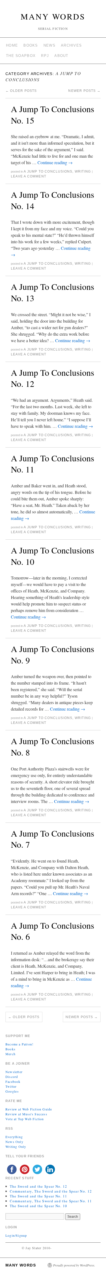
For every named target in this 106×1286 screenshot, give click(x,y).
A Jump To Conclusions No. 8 (52, 746)
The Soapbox (21, 56)
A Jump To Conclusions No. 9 (52, 654)
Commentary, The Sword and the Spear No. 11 (51, 1200)
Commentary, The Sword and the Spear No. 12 (51, 1191)
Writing (83, 171)
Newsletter (14, 1072)
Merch (10, 1054)
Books (30, 45)
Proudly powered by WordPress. (74, 1265)
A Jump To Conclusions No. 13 (52, 292)
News (49, 45)
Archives (71, 45)
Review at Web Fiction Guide (28, 1109)
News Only (14, 1141)
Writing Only (15, 1146)
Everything (14, 1137)
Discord (11, 1076)
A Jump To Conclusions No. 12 (52, 378)
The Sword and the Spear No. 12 (38, 1186)
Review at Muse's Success (26, 1114)
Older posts (21, 91)
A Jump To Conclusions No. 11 (52, 463)
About (61, 56)
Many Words (53, 16)
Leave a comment (28, 176)
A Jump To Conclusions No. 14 (52, 200)
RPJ (45, 56)
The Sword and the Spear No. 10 (38, 1205)
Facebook (13, 1081)
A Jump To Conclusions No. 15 (52, 114)
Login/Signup (16, 1235)
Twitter (11, 1086)
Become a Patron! (19, 1044)
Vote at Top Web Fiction (24, 1119)
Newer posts (84, 91)
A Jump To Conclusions (48, 171)
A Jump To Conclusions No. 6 (52, 930)
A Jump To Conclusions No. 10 (52, 555)
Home (12, 45)
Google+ (12, 1091)
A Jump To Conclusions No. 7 (52, 838)
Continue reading (55, 162)
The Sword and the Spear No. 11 (38, 1196)
